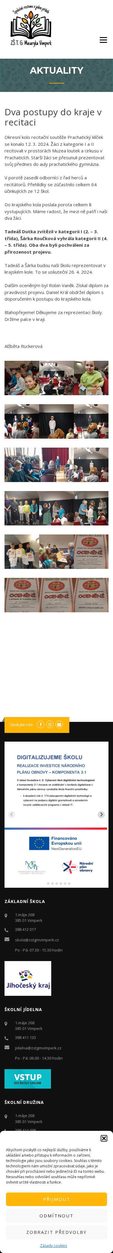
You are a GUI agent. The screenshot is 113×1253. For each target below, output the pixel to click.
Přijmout (56, 1199)
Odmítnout (56, 1216)
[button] (104, 1138)
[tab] (44, 883)
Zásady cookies (53, 1245)
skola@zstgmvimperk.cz (37, 940)
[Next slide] (101, 814)
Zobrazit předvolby (56, 1232)
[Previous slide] (11, 814)
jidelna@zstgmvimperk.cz (38, 1048)
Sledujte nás (21, 724)
